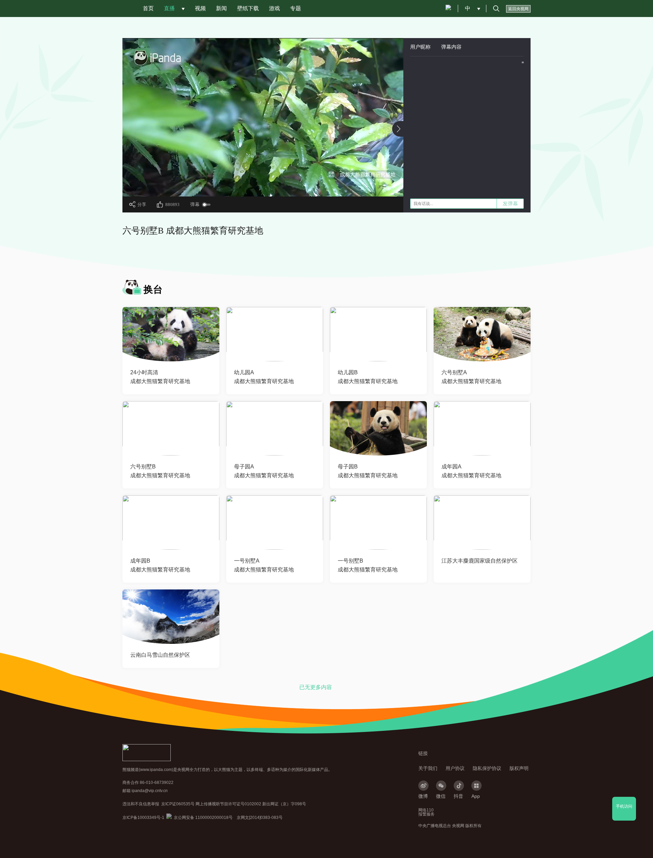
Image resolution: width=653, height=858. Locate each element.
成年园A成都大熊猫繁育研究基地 (471, 471)
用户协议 (455, 768)
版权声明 (519, 768)
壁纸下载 (248, 8)
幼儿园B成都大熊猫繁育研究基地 (368, 377)
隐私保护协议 (487, 768)
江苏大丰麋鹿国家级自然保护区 (479, 561)
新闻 (221, 8)
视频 (200, 8)
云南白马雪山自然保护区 (160, 655)
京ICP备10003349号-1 (143, 817)
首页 (148, 8)
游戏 (274, 8)
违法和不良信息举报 (140, 804)
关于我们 (427, 768)
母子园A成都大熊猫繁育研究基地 (264, 471)
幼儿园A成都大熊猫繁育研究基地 (264, 377)
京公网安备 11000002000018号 (199, 817)
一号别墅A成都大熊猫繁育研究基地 (264, 565)
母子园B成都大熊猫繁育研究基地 (368, 471)
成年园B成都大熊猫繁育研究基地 (160, 565)
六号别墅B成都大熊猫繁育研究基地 (160, 471)
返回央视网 (518, 8)
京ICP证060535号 (178, 804)
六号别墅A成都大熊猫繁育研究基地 (471, 377)
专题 (295, 8)
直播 (169, 8)
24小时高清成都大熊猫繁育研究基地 (160, 377)
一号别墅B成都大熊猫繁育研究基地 (368, 565)
